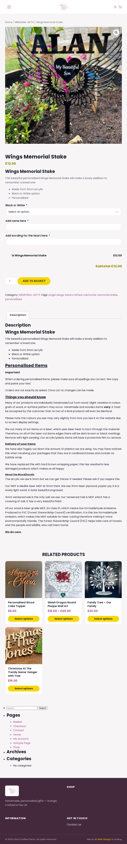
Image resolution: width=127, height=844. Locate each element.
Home (8, 22)
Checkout (19, 726)
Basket (17, 722)
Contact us (74, 824)
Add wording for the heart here (27, 235)
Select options (24, 618)
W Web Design (103, 839)
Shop (16, 747)
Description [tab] (18, 315)
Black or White (16, 205)
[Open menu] (9, 7)
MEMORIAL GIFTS (24, 22)
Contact (18, 730)
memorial (89, 295)
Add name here (16, 221)
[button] (116, 32)
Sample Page (21, 743)
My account (21, 739)
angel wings (56, 295)
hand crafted (73, 295)
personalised (13, 299)
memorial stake (107, 295)
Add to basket (34, 281)
